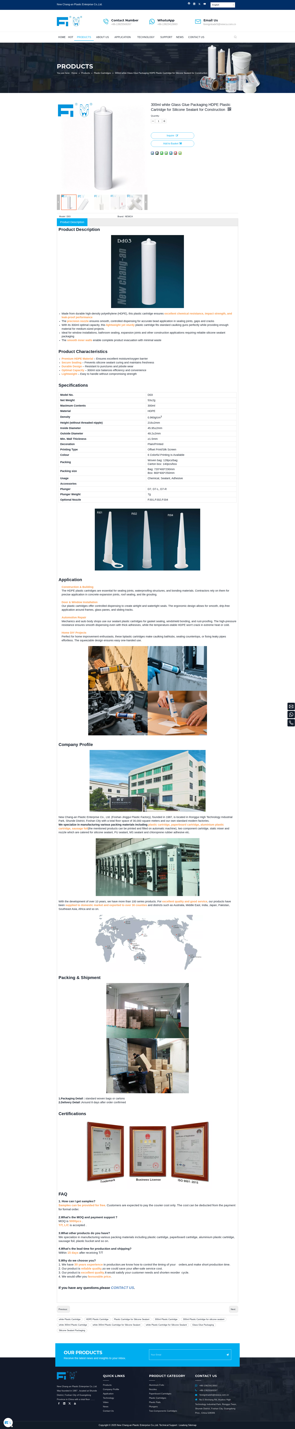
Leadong (183, 1425)
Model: (62, 216)
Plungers (153, 1406)
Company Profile (111, 1389)
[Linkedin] (194, 4)
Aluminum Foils (156, 1385)
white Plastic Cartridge (70, 1319)
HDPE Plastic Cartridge (97, 1319)
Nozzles (153, 1389)
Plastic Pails (155, 1402)
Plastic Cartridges (157, 1398)
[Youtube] (205, 4)
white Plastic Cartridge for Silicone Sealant (166, 1325)
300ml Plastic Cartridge (166, 1319)
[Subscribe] (227, 1354)
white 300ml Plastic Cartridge (73, 1325)
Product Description (72, 222)
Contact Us (108, 1411)
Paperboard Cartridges (160, 1393)
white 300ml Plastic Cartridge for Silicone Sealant (116, 1325)
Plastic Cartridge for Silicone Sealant (131, 1319)
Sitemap (192, 1425)
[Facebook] (189, 4)
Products (107, 1385)
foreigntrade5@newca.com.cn (219, 24)
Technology (108, 1398)
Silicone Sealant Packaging (72, 1330)
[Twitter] (199, 4)
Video (105, 1402)
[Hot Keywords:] (235, 37)
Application (108, 1393)
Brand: (121, 216)
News (105, 1406)
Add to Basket (170, 143)
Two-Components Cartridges (163, 1411)
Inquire (170, 135)
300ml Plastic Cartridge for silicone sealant (203, 1319)
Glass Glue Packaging (203, 1325)
